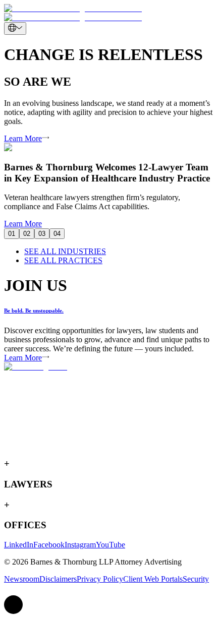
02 (26, 233)
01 (11, 233)
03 (41, 233)
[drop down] (15, 28)
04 (57, 233)
